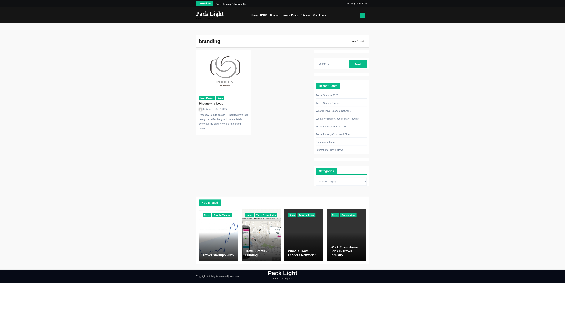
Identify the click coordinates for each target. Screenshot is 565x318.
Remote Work (348, 215)
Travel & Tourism (222, 215)
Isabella (207, 109)
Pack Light (209, 13)
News (220, 98)
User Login (319, 15)
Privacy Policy (290, 15)
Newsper (234, 276)
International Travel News (329, 150)
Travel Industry (306, 215)
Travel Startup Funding (328, 103)
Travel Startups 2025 (327, 95)
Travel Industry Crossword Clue (333, 134)
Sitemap (306, 15)
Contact (274, 15)
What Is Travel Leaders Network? (333, 111)
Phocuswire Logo (211, 103)
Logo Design (206, 98)
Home (254, 15)
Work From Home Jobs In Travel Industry (337, 118)
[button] (368, 15)
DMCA (264, 15)
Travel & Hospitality (266, 215)
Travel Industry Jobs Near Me (331, 126)
